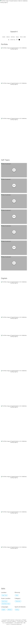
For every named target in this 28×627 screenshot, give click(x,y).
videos (8, 36)
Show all (11, 39)
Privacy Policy (20, 621)
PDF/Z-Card (23, 36)
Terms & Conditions (11, 621)
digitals (13, 36)
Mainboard (18, 624)
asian (3, 36)
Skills (17, 36)
